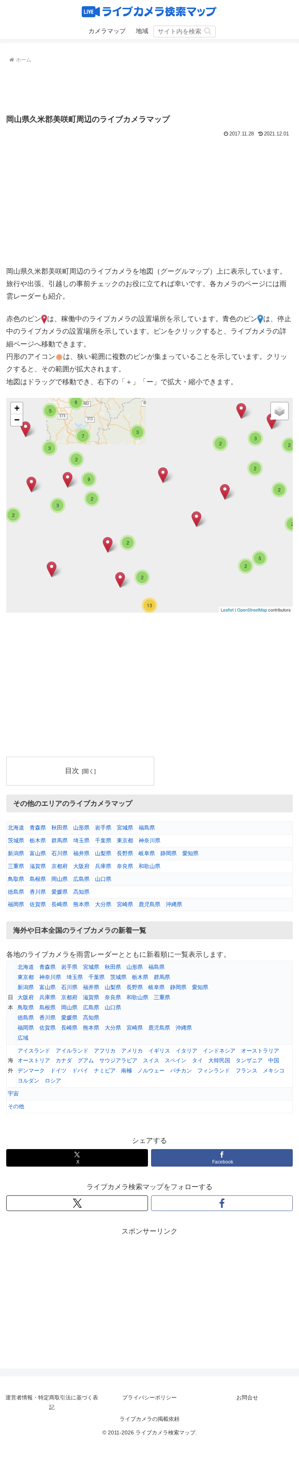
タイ (197, 1060)
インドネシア (219, 1050)
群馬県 (59, 840)
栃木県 (38, 840)
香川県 (38, 892)
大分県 (103, 904)
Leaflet (227, 609)
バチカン (181, 1070)
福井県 (81, 853)
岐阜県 (147, 853)
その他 (16, 1106)
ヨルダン (28, 1080)
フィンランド (213, 1070)
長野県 (125, 853)
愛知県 (190, 853)
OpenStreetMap (252, 609)
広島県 (81, 879)
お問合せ (247, 1397)
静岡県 (168, 853)
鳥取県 (16, 879)
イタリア (186, 1050)
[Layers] (279, 411)
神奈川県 (149, 840)
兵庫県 (103, 866)
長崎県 (59, 904)
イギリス (159, 1050)
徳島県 (16, 892)
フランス (246, 1070)
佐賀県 (38, 904)
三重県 (16, 866)
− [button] (16, 420)
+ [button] (16, 408)
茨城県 (16, 840)
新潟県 (16, 853)
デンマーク (31, 1070)
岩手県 (103, 827)
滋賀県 (38, 866)
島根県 (38, 879)
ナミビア (105, 1070)
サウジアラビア (118, 1060)
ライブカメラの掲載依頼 (149, 1419)
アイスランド (34, 1050)
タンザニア (249, 1060)
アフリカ (105, 1050)
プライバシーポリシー (149, 1397)
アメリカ (132, 1050)
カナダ (64, 1060)
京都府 (59, 866)
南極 (126, 1070)
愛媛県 (59, 892)
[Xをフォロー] (77, 1203)
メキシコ (274, 1070)
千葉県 (103, 840)
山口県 (103, 879)
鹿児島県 (149, 904)
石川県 (59, 853)
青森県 (38, 827)
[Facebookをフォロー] (222, 1203)
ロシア (53, 1080)
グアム (85, 1060)
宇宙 (13, 1093)
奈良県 (125, 866)
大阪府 (81, 866)
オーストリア (34, 1060)
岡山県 (59, 879)
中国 (273, 1060)
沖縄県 (174, 904)
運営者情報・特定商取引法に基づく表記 (51, 1402)
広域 (23, 1038)
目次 (72, 771)
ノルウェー (151, 1070)
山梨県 (103, 853)
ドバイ (80, 1070)
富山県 (38, 853)
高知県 (81, 892)
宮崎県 (125, 904)
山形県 (81, 827)
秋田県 (59, 827)
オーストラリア (260, 1050)
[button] (208, 30)
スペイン (175, 1060)
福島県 (147, 827)
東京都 (125, 840)
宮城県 (125, 827)
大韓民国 (219, 1060)
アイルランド (72, 1050)
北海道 (16, 827)
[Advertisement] (149, 86)
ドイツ (58, 1070)
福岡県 (16, 904)
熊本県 (81, 904)
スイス (151, 1060)
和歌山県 (149, 866)
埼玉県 (81, 840)
